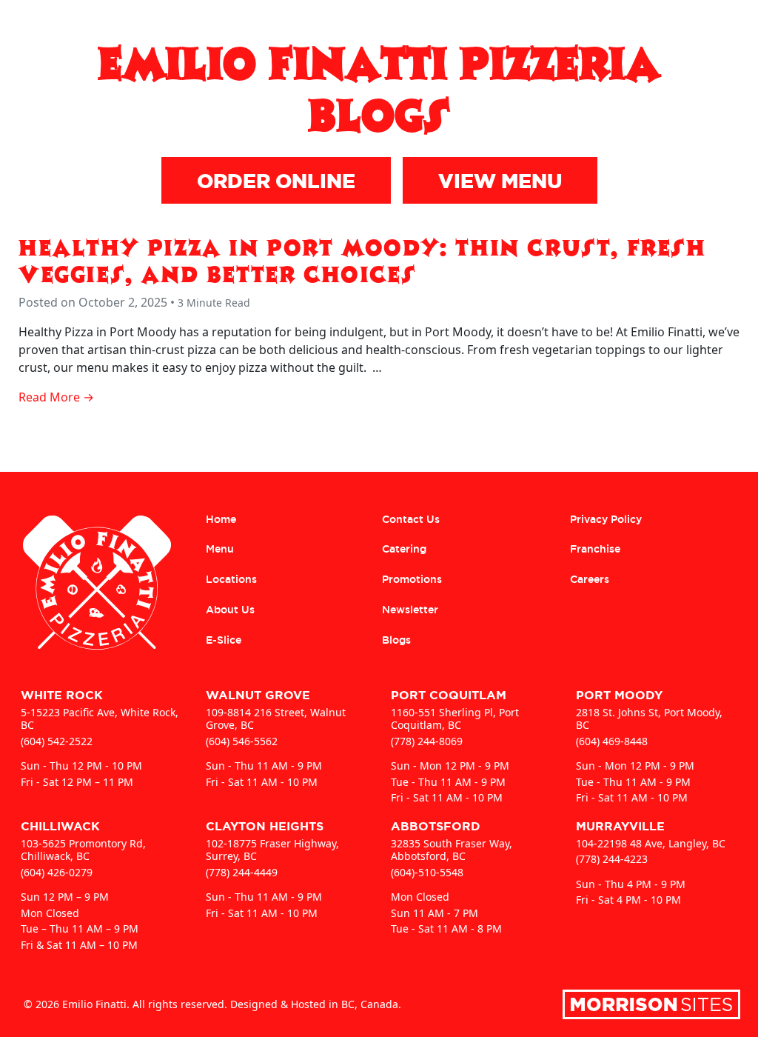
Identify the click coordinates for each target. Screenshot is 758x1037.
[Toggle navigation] (731, 26)
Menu (606, 27)
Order (554, 27)
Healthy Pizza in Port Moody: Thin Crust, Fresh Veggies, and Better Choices (362, 260)
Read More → (56, 397)
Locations (670, 27)
